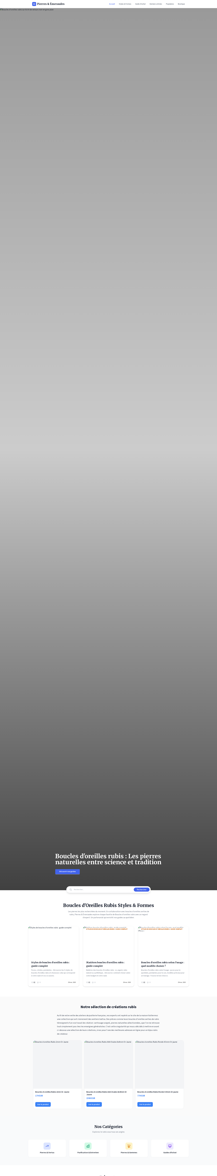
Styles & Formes (125, 4)
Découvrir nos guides (67, 871)
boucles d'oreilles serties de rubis (143, 1019)
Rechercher (142, 889)
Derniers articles (156, 4)
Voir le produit (43, 1104)
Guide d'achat (140, 4)
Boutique (181, 4)
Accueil (112, 4)
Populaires (170, 4)
